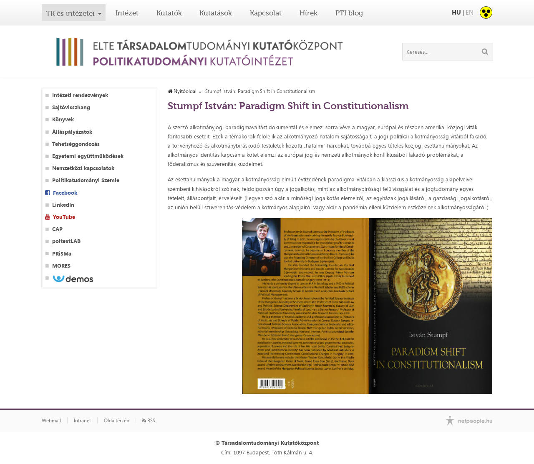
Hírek (308, 13)
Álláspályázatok (72, 132)
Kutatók (169, 13)
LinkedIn (63, 205)
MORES (61, 265)
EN (470, 12)
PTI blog (349, 13)
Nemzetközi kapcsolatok (83, 168)
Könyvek (63, 119)
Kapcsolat (266, 13)
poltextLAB (66, 241)
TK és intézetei (70, 13)
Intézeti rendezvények (80, 95)
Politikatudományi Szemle (85, 180)
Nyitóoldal (184, 91)
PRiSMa (61, 253)
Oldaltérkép (116, 420)
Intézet (127, 13)
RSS (150, 420)
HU (456, 12)
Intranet (82, 420)
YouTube (64, 217)
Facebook (65, 193)
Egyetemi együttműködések (87, 156)
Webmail (51, 420)
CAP (57, 229)
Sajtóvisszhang (71, 107)
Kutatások (215, 13)
